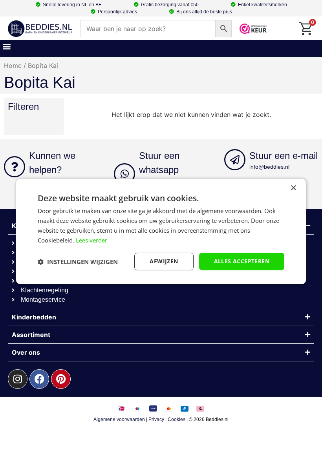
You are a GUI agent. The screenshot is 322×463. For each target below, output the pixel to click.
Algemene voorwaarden (119, 419)
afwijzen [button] (164, 261)
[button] (6, 46)
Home (13, 65)
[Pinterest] (61, 379)
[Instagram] (17, 379)
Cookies (176, 419)
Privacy (156, 419)
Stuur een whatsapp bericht (159, 169)
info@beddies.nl (269, 167)
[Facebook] (39, 379)
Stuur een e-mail (283, 155)
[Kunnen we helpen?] (14, 166)
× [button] (293, 188)
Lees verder (91, 240)
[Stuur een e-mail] (234, 159)
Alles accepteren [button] (241, 261)
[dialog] (161, 231)
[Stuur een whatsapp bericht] (124, 173)
